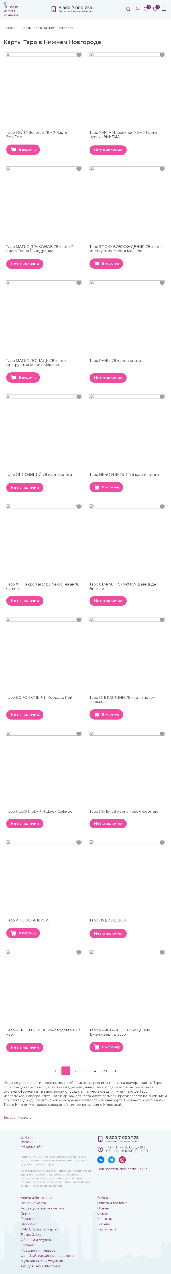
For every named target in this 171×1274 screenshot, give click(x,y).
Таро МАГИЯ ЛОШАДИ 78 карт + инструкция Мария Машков (36, 363)
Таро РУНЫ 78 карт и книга (115, 361)
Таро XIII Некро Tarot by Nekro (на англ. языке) (42, 586)
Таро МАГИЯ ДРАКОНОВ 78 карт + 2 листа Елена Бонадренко (39, 249)
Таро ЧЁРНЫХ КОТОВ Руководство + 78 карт (43, 1032)
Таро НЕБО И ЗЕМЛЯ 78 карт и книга (124, 474)
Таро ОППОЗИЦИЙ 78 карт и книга (39, 474)
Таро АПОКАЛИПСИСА (27, 920)
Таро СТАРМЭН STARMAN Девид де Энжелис (123, 586)
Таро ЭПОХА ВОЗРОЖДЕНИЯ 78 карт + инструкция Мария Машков (126, 249)
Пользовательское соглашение (122, 1169)
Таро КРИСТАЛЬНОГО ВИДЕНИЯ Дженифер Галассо (120, 1032)
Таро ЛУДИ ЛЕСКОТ (108, 920)
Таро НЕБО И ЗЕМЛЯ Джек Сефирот (40, 811)
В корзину (27, 150)
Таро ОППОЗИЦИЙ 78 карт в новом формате (123, 699)
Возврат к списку (17, 1118)
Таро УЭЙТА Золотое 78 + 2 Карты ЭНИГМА (37, 134)
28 (105, 1071)
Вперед (114, 1070)
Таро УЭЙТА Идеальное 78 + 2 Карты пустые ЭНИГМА (123, 134)
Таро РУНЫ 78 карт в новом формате (124, 811)
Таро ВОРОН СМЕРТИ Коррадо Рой (39, 697)
